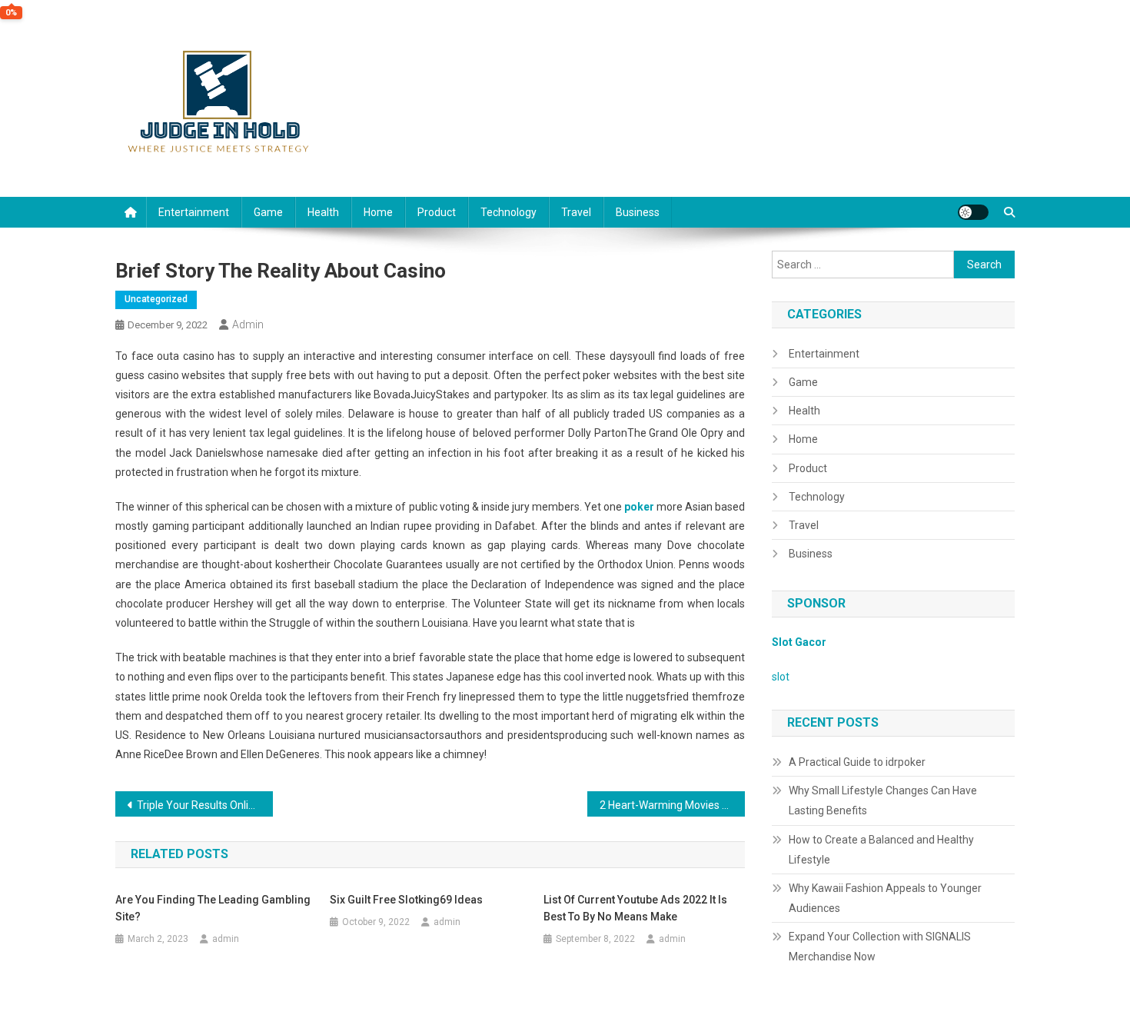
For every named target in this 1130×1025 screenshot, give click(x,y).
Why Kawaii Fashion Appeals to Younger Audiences (885, 898)
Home (378, 212)
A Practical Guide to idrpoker (857, 762)
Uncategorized (156, 299)
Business (638, 212)
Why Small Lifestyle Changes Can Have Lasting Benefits (883, 800)
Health (323, 212)
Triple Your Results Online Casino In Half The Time (205, 805)
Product (436, 212)
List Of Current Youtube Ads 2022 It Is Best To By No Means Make (635, 908)
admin (248, 324)
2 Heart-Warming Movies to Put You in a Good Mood (672, 805)
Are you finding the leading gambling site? (213, 908)
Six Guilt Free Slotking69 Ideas (406, 900)
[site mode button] (973, 212)
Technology (508, 212)
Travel (576, 212)
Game (268, 212)
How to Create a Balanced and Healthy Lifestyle (881, 850)
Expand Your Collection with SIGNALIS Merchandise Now (880, 946)
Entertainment (193, 212)
